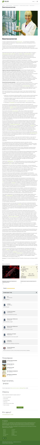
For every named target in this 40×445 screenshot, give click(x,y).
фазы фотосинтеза (33, 133)
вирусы (10, 53)
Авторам (13, 433)
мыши (13, 110)
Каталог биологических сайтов (8, 403)
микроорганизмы (5, 53)
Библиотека (5, 401)
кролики (16, 110)
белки (10, 216)
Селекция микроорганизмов (12, 360)
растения (26, 53)
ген (26, 100)
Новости (4, 429)
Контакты (13, 430)
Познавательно (5, 434)
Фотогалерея (5, 398)
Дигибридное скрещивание (12, 374)
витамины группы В (15, 216)
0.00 (9, 9)
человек (7, 249)
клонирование (11, 102)
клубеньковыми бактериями (15, 124)
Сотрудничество (14, 431)
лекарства (15, 251)
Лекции (4, 433)
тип (2, 181)
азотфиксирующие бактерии (13, 129)
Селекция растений (10, 367)
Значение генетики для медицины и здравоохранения (9, 282)
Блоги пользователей (7, 397)
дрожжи (20, 53)
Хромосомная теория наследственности (28, 281)
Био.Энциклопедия (6, 400)
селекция (13, 182)
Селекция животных (10, 364)
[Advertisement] (20, 50)
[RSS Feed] (34, 1)
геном (15, 106)
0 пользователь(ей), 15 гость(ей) (7, 414)
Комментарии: (7, 292)
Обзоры (4, 430)
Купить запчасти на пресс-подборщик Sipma (18, 388)
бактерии (13, 53)
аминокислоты (19, 253)
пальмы (19, 204)
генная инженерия (26, 85)
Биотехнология (19, 41)
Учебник (4, 431)
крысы (10, 163)
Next (37, 264)
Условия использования (14, 435)
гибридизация (10, 161)
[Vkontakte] (33, 1)
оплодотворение (9, 195)
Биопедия (4, 435)
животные (30, 53)
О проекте (13, 429)
